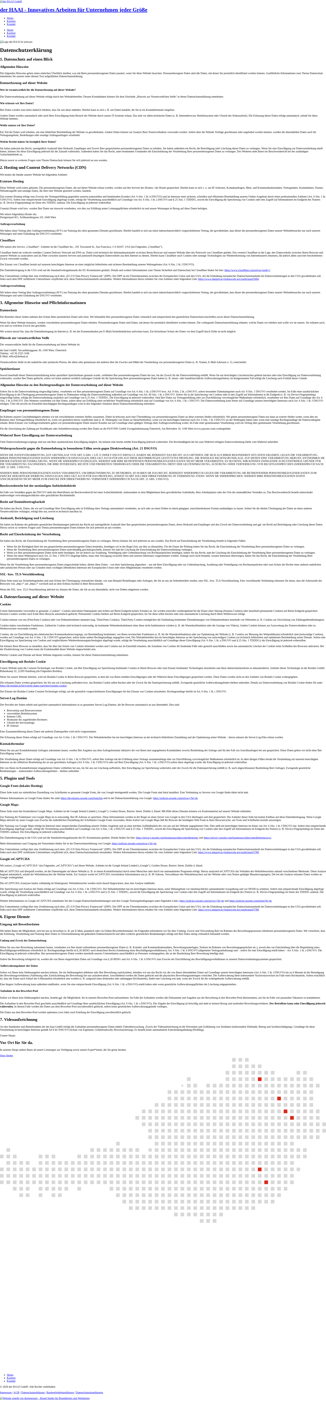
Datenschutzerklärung (33, 1392)
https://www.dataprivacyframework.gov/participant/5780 (228, 852)
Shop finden (6, 1055)
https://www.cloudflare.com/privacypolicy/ (247, 270)
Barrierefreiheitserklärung (60, 1392)
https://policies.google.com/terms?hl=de (250, 900)
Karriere (11, 21)
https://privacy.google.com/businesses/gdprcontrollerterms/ (167, 837)
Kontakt (11, 24)
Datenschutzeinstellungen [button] (89, 1392)
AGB (16, 1392)
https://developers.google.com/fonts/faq (82, 798)
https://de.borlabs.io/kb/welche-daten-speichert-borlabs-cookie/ (33, 685)
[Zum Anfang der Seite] (25, 1424)
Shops (10, 18)
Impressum (6, 1392)
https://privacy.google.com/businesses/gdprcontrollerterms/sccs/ (237, 837)
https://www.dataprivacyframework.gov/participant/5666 (228, 279)
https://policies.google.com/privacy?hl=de (175, 798)
